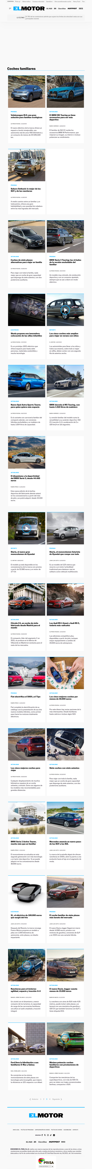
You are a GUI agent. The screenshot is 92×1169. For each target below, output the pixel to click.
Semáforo (49, 1)
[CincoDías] (62, 8)
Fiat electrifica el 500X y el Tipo (25, 697)
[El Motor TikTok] (50, 1135)
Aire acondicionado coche (63, 1)
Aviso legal (16, 1130)
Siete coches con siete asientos (64, 768)
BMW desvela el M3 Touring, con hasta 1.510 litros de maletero (64, 406)
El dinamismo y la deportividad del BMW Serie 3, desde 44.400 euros (25, 478)
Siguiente (56, 1099)
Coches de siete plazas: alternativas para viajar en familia (26, 261)
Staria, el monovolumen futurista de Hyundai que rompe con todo (64, 553)
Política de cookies (56, 1130)
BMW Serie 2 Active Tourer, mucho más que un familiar (23, 843)
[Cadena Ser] (81, 8)
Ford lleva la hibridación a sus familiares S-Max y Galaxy (24, 1063)
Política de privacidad (27, 1130)
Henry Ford (76, 1)
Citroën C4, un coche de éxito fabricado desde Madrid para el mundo (25, 625)
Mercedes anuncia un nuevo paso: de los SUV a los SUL (65, 843)
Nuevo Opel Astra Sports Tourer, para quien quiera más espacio (26, 406)
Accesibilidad (67, 1130)
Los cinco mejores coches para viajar (25, 769)
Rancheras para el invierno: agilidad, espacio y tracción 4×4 (26, 990)
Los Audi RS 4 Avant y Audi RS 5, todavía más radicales (64, 624)
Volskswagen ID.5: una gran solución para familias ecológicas (26, 116)
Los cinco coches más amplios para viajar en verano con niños (64, 334)
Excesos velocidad (39, 1)
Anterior (35, 1099)
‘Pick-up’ (18, 1)
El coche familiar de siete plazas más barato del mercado (64, 916)
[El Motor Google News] (54, 1135)
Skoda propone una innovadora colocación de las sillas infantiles (26, 334)
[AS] (55, 8)
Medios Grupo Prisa (46, 1166)
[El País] (49, 8)
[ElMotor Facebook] (42, 1135)
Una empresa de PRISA (46, 1161)
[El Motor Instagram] (48, 1135)
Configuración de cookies (42, 1130)
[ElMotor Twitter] (45, 1135)
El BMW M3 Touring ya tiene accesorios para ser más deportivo (62, 117)
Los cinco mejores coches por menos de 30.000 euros (63, 698)
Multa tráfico (26, 1)
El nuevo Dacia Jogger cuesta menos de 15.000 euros (63, 990)
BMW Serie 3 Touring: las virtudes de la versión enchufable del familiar (65, 262)
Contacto (75, 1130)
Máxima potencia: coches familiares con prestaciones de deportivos (64, 1064)
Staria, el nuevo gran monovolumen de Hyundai (23, 553)
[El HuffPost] (72, 8)
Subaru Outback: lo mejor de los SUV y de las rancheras (26, 190)
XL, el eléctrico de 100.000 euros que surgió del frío (26, 916)
